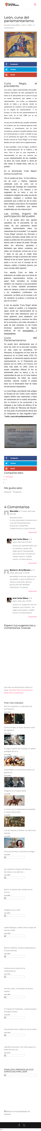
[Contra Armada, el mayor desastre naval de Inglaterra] (14, 745)
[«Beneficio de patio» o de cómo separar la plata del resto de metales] (14, 1056)
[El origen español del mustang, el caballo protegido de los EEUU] (14, 766)
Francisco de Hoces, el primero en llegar (19, 851)
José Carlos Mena (13, 25)
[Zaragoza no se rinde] (14, 916)
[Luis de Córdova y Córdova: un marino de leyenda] (14, 848)
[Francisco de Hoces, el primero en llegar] (14, 858)
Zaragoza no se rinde (12, 910)
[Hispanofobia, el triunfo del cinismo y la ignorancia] (14, 787)
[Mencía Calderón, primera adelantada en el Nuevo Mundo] (14, 957)
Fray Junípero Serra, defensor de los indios (20, 1029)
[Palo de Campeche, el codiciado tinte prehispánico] (14, 724)
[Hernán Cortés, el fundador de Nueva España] (14, 997)
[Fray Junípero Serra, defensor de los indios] (14, 1035)
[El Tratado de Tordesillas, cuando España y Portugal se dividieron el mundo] (14, 1018)
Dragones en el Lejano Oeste (15, 791)
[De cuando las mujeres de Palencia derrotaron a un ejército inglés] (14, 878)
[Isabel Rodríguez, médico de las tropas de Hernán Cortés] (14, 936)
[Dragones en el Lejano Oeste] (14, 806)
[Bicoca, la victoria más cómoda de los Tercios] (14, 898)
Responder (33, 532)
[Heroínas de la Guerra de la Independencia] (14, 977)
